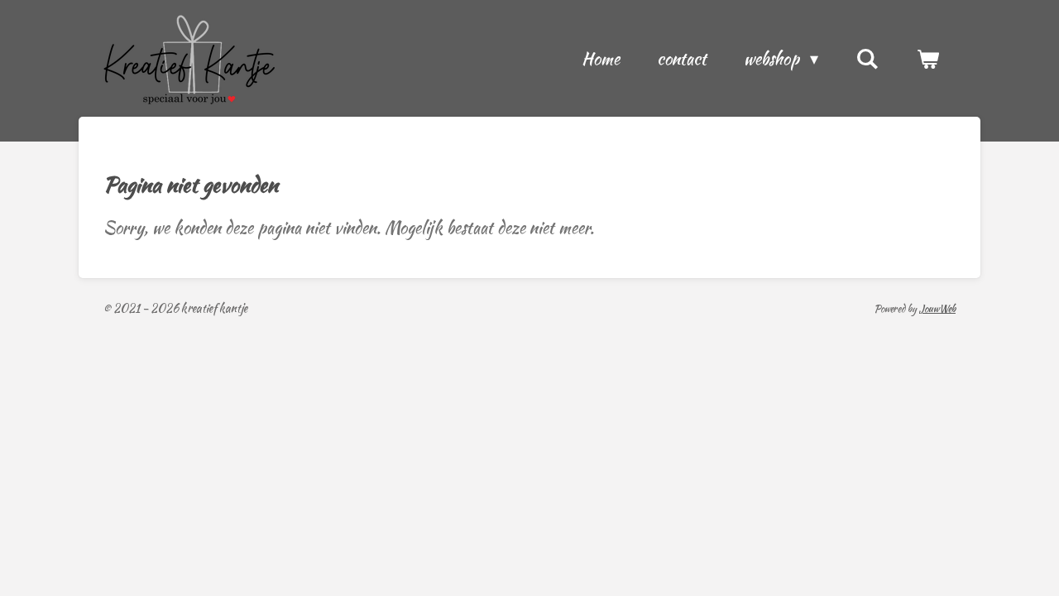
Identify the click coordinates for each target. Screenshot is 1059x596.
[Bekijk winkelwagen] (927, 58)
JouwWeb (937, 308)
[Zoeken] (867, 58)
